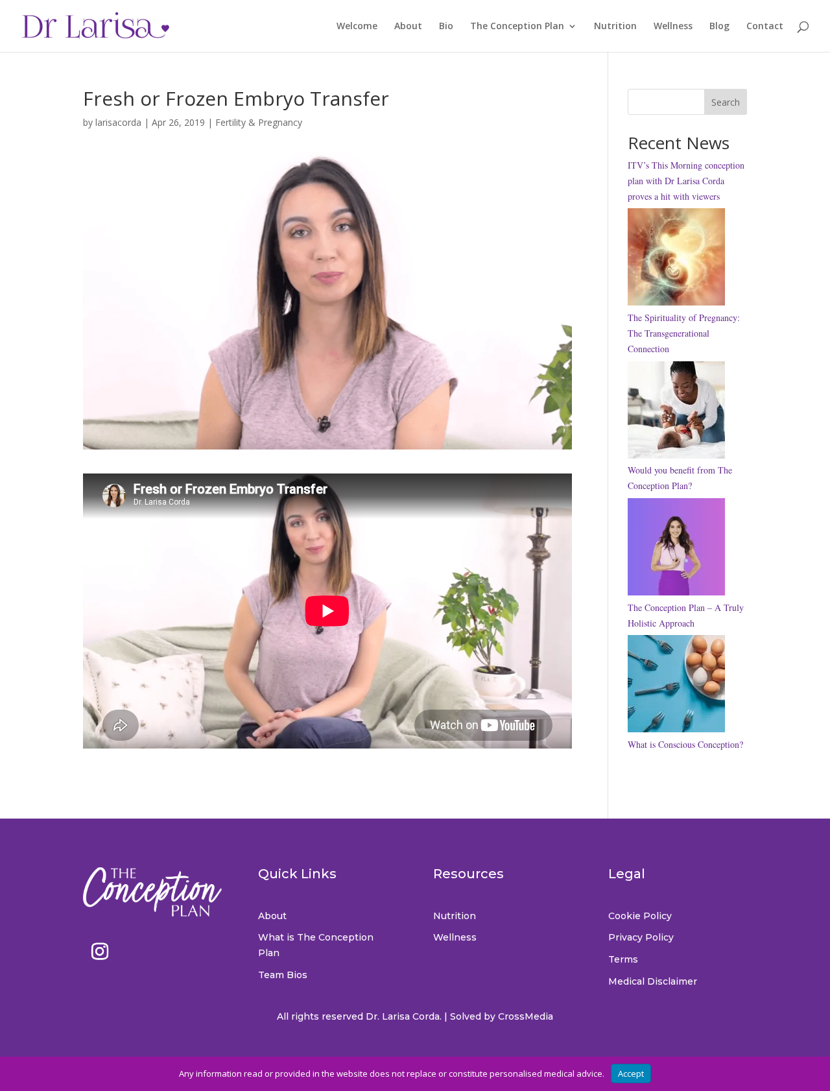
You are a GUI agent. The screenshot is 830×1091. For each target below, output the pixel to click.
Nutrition (615, 26)
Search (725, 102)
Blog (719, 26)
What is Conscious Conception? (685, 744)
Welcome (357, 26)
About (408, 26)
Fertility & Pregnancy (258, 122)
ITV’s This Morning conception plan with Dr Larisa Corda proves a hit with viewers (686, 180)
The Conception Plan (517, 26)
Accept (631, 1073)
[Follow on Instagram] (100, 951)
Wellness (673, 26)
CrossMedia (525, 1016)
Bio (446, 26)
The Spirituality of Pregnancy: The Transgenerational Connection (684, 333)
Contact (764, 26)
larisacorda (118, 122)
